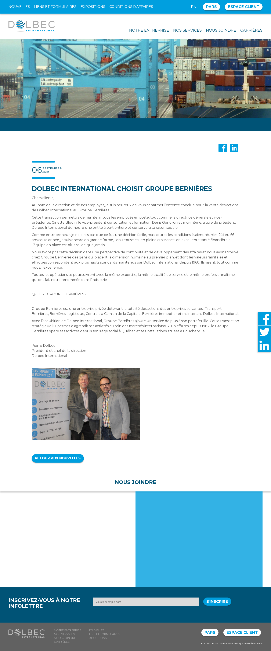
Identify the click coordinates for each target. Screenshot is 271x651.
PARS (211, 6)
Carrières (251, 30)
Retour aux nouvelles (58, 458)
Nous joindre (221, 30)
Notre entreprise (149, 30)
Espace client (243, 6)
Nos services (187, 30)
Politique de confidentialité (248, 643)
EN (193, 6)
